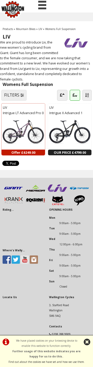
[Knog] (79, 204)
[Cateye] (57, 204)
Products (8, 29)
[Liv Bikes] (57, 192)
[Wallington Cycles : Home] (12, 9)
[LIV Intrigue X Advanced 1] (69, 146)
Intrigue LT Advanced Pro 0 (23, 113)
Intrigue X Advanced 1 (65, 113)
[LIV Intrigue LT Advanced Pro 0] (23, 146)
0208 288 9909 (61, 334)
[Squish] (35, 204)
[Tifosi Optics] (79, 192)
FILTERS (12, 95)
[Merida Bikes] (35, 192)
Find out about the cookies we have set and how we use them (46, 362)
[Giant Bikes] (13, 192)
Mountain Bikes (25, 29)
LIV (40, 29)
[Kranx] (13, 204)
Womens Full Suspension (60, 29)
